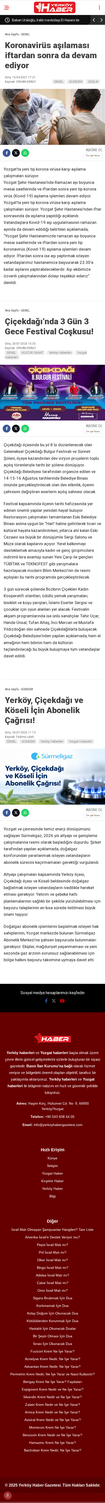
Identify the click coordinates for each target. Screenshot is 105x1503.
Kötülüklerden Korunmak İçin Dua (52, 1321)
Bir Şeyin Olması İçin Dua (52, 1336)
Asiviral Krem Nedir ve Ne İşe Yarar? (52, 1420)
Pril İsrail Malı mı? (52, 1252)
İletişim (52, 1166)
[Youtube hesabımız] (62, 1000)
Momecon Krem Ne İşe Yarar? (52, 1427)
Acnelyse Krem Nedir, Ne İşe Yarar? (52, 1359)
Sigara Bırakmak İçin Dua (52, 1298)
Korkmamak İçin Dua (52, 1306)
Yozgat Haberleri (80, 741)
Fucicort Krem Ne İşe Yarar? (52, 1351)
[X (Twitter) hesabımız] (54, 1000)
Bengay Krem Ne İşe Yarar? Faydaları (52, 1382)
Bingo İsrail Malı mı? (52, 1268)
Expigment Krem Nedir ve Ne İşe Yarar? (53, 1389)
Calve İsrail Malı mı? (52, 1283)
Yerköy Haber (52, 1189)
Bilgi (52, 1196)
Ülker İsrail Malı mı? (52, 1260)
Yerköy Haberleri (60, 352)
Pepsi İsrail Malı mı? (52, 1245)
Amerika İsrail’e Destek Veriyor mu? (52, 1237)
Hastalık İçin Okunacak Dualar (52, 1328)
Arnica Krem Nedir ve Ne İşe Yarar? (52, 1412)
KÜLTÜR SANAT (32, 352)
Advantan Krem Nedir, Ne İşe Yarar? (52, 1366)
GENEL (58, 81)
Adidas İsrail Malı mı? (52, 1275)
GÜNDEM (75, 81)
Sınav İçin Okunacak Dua (52, 1344)
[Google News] (93, 155)
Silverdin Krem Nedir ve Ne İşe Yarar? (52, 1397)
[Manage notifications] (7, 1495)
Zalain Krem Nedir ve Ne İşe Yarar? (52, 1405)
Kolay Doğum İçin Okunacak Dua (52, 1313)
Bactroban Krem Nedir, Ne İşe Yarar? (52, 1450)
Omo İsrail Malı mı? (52, 1290)
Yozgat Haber (52, 1173)
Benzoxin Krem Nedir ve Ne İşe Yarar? (52, 1435)
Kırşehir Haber (52, 1181)
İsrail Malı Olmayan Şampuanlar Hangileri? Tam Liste (52, 1230)
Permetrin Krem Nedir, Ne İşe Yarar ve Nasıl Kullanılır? (52, 1374)
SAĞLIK (93, 81)
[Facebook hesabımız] (46, 1000)
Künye (52, 1158)
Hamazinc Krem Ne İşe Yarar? (52, 1443)
